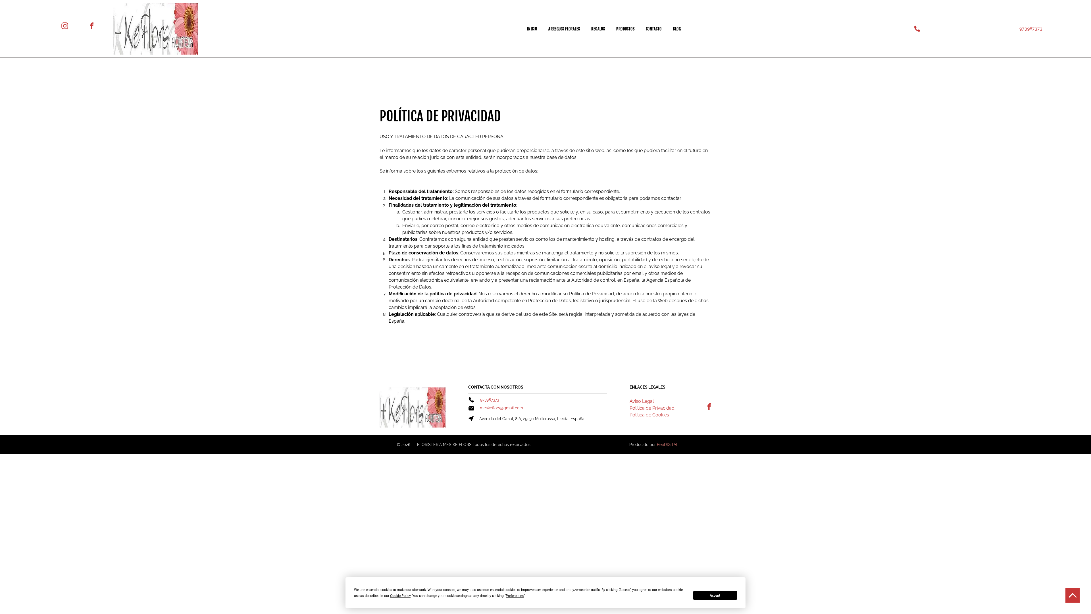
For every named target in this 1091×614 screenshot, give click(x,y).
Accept (715, 596)
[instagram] (65, 26)
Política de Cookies (649, 415)
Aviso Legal (642, 401)
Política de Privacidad (652, 408)
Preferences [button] (515, 596)
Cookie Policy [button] (400, 596)
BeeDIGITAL (667, 444)
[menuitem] (532, 29)
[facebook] (92, 26)
